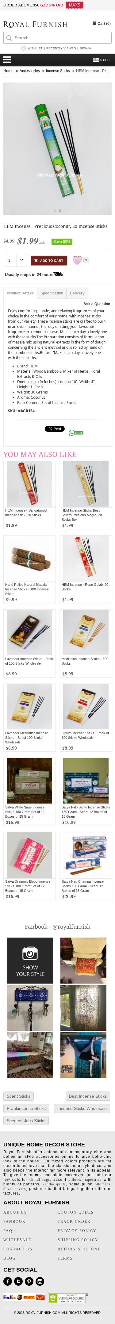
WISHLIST (35, 48)
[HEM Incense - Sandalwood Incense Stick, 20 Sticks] (29, 484)
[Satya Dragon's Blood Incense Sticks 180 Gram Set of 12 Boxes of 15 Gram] (29, 855)
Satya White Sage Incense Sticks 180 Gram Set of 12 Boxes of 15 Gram (24, 811)
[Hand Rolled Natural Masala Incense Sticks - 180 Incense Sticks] (29, 558)
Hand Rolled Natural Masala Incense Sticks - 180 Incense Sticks (27, 589)
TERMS (65, 1258)
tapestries (93, 1179)
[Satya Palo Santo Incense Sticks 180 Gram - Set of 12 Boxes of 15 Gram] (86, 781)
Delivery (77, 293)
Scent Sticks (18, 1096)
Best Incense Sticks (88, 1096)
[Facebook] (7, 1281)
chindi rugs (39, 1179)
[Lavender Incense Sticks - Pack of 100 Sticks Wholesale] (29, 633)
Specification (51, 293)
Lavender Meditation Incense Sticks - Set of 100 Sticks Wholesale (26, 737)
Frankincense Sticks (26, 1108)
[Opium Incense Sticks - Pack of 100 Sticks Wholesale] (86, 707)
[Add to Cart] (49, 259)
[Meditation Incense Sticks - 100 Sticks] (86, 633)
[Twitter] (18, 1281)
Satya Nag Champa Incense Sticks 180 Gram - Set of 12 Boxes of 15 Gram (83, 886)
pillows (74, 1179)
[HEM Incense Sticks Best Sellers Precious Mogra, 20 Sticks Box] (86, 484)
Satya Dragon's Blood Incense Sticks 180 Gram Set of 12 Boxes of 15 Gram (27, 886)
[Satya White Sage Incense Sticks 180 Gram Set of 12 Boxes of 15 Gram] (29, 781)
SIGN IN (85, 48)
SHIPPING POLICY (78, 1240)
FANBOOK (14, 1221)
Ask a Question (96, 304)
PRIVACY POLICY (77, 1231)
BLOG (9, 1258)
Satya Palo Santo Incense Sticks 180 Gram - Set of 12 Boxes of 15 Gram (86, 811)
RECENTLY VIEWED (61, 48)
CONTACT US (18, 1249)
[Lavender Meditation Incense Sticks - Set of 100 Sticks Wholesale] (29, 707)
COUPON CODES (76, 1212)
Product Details (20, 293)
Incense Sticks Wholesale (82, 1108)
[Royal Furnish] (35, 25)
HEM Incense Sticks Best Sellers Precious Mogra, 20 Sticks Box (82, 514)
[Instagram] (40, 1281)
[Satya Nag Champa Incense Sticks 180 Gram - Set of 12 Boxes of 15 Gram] (86, 855)
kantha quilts (54, 1184)
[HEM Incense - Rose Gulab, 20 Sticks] (86, 558)
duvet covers (14, 1189)
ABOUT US (15, 1212)
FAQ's (9, 1231)
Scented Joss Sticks (26, 1120)
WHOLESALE (17, 1240)
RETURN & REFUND (79, 1249)
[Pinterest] (29, 1281)
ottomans (102, 1184)
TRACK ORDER (74, 1221)
